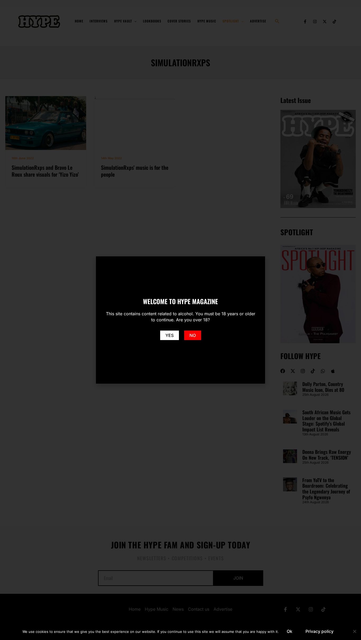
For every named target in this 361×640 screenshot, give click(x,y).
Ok (289, 631)
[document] (180, 320)
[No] (354, 631)
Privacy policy (320, 631)
